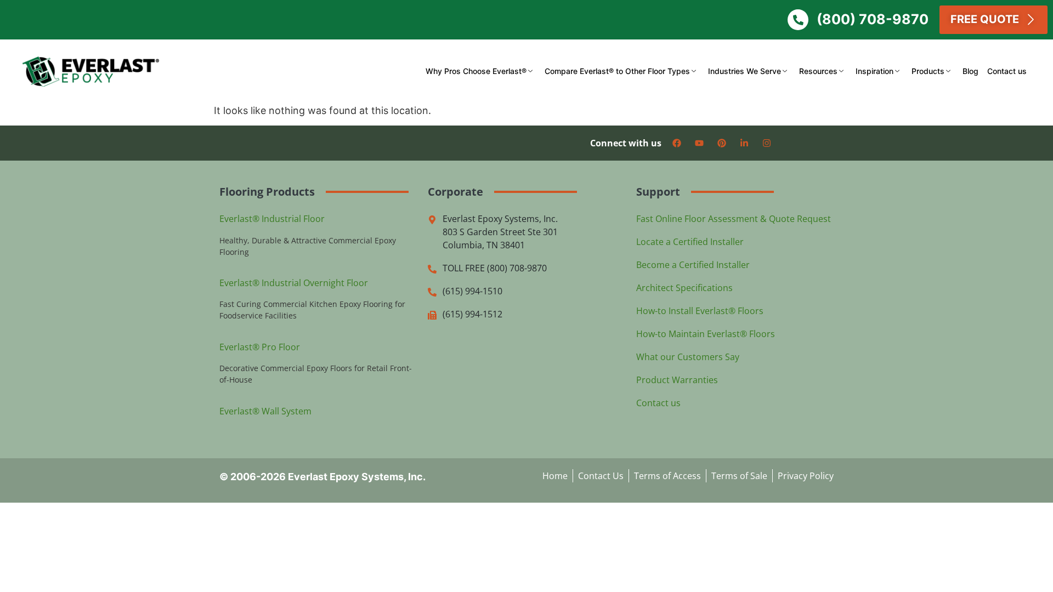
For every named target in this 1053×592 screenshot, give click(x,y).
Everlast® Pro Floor (259, 347)
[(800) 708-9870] (798, 19)
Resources (818, 71)
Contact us (1007, 71)
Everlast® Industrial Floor (272, 219)
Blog (970, 71)
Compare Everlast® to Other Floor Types (617, 71)
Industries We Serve (744, 71)
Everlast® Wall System (265, 411)
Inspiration (874, 71)
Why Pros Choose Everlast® (476, 71)
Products (928, 71)
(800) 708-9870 (873, 19)
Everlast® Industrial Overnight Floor (293, 283)
